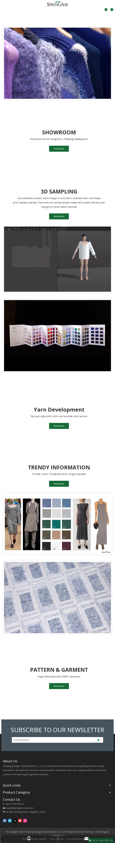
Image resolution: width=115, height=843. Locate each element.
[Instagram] (25, 821)
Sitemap (89, 831)
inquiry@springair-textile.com (19, 808)
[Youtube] (20, 821)
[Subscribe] (98, 740)
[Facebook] (5, 821)
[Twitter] (15, 821)
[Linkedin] (10, 821)
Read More (59, 148)
